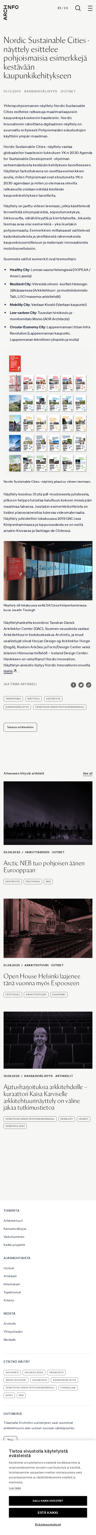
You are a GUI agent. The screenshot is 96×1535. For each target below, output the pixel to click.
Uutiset (68, 91)
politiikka (33, 881)
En (66, 8)
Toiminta (12, 1211)
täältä (8, 671)
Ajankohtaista (17, 1258)
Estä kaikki (48, 1512)
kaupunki (59, 994)
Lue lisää (15, 1488)
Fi (59, 8)
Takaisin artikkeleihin (20, 727)
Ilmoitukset (12, 1284)
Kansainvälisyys (40, 91)
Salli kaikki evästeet (48, 1500)
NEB (48, 881)
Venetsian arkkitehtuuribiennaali (59, 707)
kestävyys (53, 698)
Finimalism (68, 1387)
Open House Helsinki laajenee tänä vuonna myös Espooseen (42, 980)
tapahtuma (13, 698)
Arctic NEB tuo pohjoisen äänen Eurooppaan (44, 867)
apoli (9, 1395)
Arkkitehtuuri (37, 965)
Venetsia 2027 (15, 1126)
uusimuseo (39, 1380)
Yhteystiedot (13, 1332)
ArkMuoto (56, 1372)
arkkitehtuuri (36, 994)
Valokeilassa (34, 1372)
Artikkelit (64, 1076)
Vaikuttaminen (37, 852)
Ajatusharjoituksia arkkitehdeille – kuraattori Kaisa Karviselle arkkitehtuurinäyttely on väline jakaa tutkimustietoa (46, 1097)
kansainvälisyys (17, 707)
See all (87, 773)
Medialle (10, 1340)
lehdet (83, 1119)
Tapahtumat (12, 1292)
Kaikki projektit (14, 1245)
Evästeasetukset (48, 1524)
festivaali (13, 994)
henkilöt (67, 1119)
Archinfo (10, 1324)
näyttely (33, 698)
